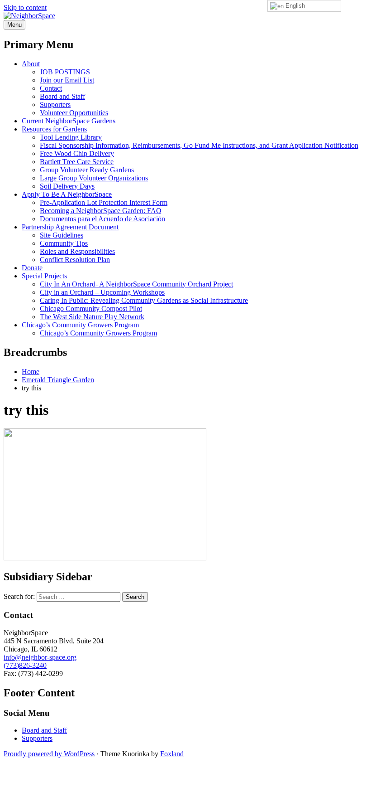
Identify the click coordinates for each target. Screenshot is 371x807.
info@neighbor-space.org (40, 657)
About (31, 64)
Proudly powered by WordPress (49, 754)
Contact (51, 88)
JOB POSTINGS (65, 72)
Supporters (55, 104)
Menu (14, 24)
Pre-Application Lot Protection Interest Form (103, 202)
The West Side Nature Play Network (92, 317)
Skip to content (25, 7)
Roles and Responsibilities (77, 251)
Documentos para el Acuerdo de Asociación (102, 219)
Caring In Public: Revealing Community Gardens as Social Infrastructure (144, 300)
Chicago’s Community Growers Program (80, 325)
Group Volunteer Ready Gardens (87, 170)
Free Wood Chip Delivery (77, 153)
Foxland (172, 754)
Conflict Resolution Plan (75, 259)
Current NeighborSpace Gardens (68, 121)
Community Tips (64, 243)
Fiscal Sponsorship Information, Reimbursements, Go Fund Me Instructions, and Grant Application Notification (199, 145)
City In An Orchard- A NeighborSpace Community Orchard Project (136, 284)
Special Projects (44, 276)
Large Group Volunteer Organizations (94, 178)
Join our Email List (67, 80)
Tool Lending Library (71, 137)
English (294, 5)
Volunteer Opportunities (74, 113)
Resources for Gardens (54, 129)
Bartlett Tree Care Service (77, 161)
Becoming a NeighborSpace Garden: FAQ (101, 210)
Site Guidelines (61, 235)
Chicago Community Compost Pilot (91, 308)
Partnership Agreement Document (70, 227)
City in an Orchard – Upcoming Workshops (102, 292)
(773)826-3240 (25, 665)
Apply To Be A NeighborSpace (67, 194)
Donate (32, 268)
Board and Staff (62, 96)
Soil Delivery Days (67, 186)
